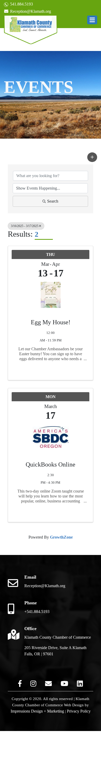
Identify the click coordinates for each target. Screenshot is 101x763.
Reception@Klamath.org (30, 11)
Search (52, 201)
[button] (92, 20)
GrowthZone (61, 537)
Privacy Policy (79, 711)
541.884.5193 (21, 4)
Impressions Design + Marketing (37, 711)
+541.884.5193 (36, 611)
